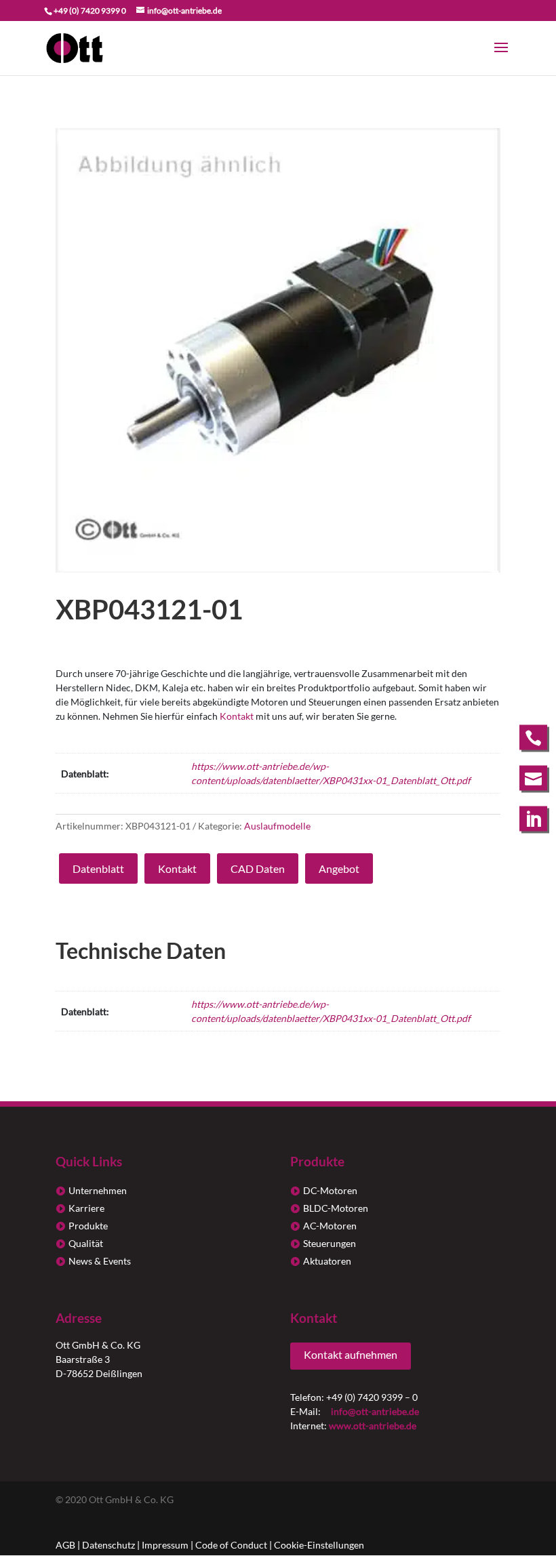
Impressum (165, 1545)
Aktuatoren (327, 1261)
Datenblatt (98, 868)
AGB (65, 1545)
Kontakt (237, 716)
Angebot (339, 868)
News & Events (99, 1261)
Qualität (85, 1243)
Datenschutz (108, 1545)
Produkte (88, 1225)
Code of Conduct (231, 1545)
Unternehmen (97, 1190)
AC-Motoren (330, 1225)
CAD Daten (258, 868)
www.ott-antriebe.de (372, 1425)
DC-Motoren (330, 1190)
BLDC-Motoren (335, 1208)
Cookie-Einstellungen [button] (319, 1545)
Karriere (86, 1208)
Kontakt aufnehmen (350, 1354)
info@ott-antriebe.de (375, 1411)
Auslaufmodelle (277, 826)
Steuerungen (329, 1243)
